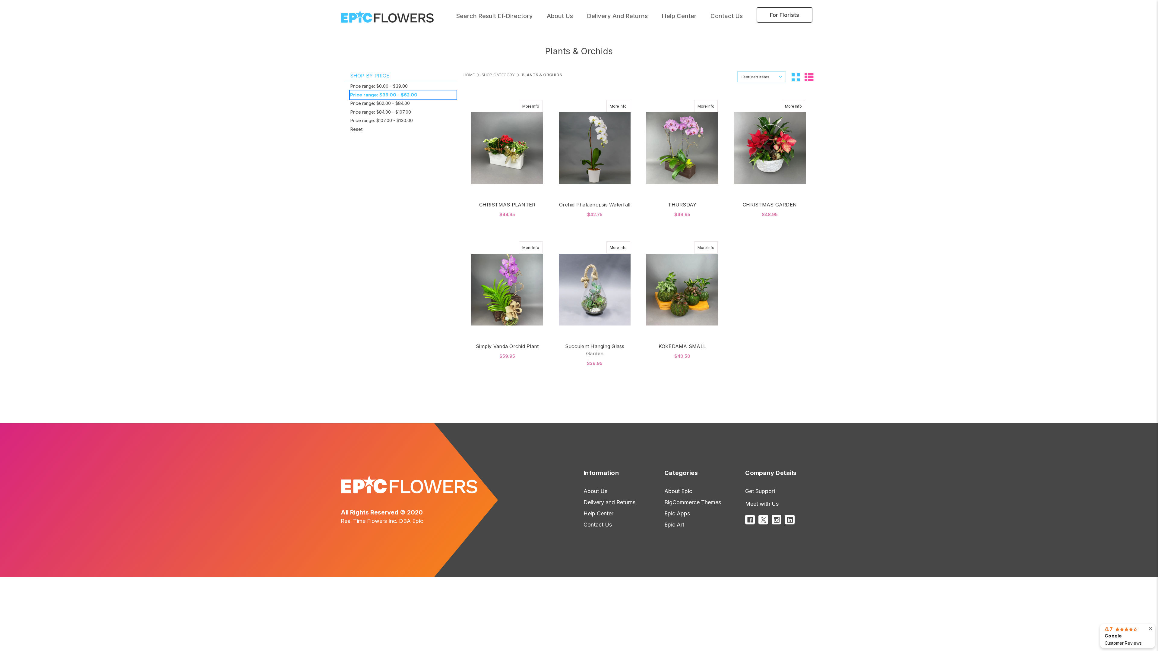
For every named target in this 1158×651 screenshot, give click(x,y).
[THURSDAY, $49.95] (682, 148)
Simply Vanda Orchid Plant (507, 346)
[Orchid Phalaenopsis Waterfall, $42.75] (595, 148)
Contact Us (726, 16)
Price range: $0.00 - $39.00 (379, 86)
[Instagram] (776, 519)
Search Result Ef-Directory (494, 16)
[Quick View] (524, 106)
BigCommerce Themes (692, 502)
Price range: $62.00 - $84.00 (380, 103)
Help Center (679, 16)
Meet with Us (762, 504)
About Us (595, 491)
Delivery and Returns (617, 16)
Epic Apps (677, 513)
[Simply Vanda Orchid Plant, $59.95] (507, 289)
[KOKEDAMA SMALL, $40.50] (682, 289)
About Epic (678, 491)
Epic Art (674, 524)
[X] (763, 519)
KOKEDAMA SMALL (682, 346)
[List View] (809, 76)
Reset (356, 129)
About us (560, 16)
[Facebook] (750, 519)
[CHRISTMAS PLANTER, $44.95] (507, 148)
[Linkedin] (790, 519)
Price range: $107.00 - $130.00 (381, 120)
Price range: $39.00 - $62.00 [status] (383, 95)
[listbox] (762, 77)
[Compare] (536, 106)
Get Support (760, 491)
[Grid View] (796, 76)
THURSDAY (682, 205)
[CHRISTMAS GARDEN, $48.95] (770, 148)
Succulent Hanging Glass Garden (595, 350)
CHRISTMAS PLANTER (507, 205)
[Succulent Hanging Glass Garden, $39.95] (595, 289)
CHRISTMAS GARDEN (770, 205)
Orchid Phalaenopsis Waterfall (594, 205)
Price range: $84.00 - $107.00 (380, 112)
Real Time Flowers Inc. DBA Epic (382, 521)
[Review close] (1150, 628)
